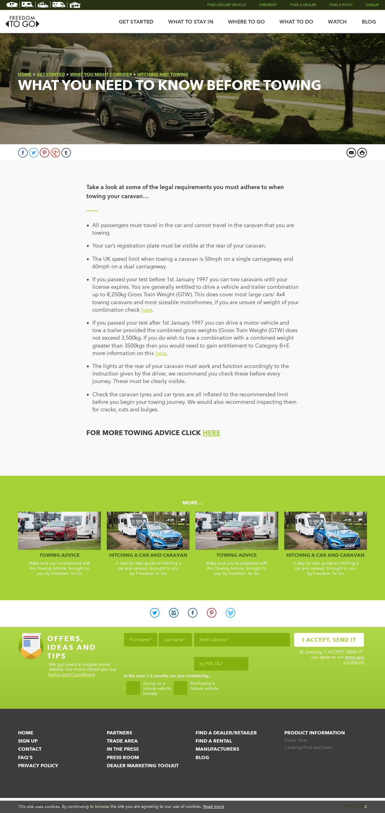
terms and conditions (353, 660)
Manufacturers (217, 749)
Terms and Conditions (71, 675)
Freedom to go (23, 21)
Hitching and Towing (162, 74)
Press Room (123, 757)
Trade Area (122, 741)
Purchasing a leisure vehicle (204, 686)
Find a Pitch (341, 5)
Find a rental (214, 741)
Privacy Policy (38, 765)
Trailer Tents (295, 740)
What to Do (296, 22)
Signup (372, 5)
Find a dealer (303, 5)
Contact (30, 749)
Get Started (136, 22)
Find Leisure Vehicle (226, 5)
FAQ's (25, 757)
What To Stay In (190, 22)
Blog (369, 22)
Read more (213, 806)
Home (25, 74)
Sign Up (28, 741)
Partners (119, 733)
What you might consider (101, 74)
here (146, 310)
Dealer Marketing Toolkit (143, 765)
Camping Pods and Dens (308, 747)
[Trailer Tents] (12, 5)
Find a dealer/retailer (226, 733)
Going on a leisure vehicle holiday (157, 688)
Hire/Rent (268, 5)
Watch (337, 22)
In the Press (123, 749)
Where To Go (246, 22)
